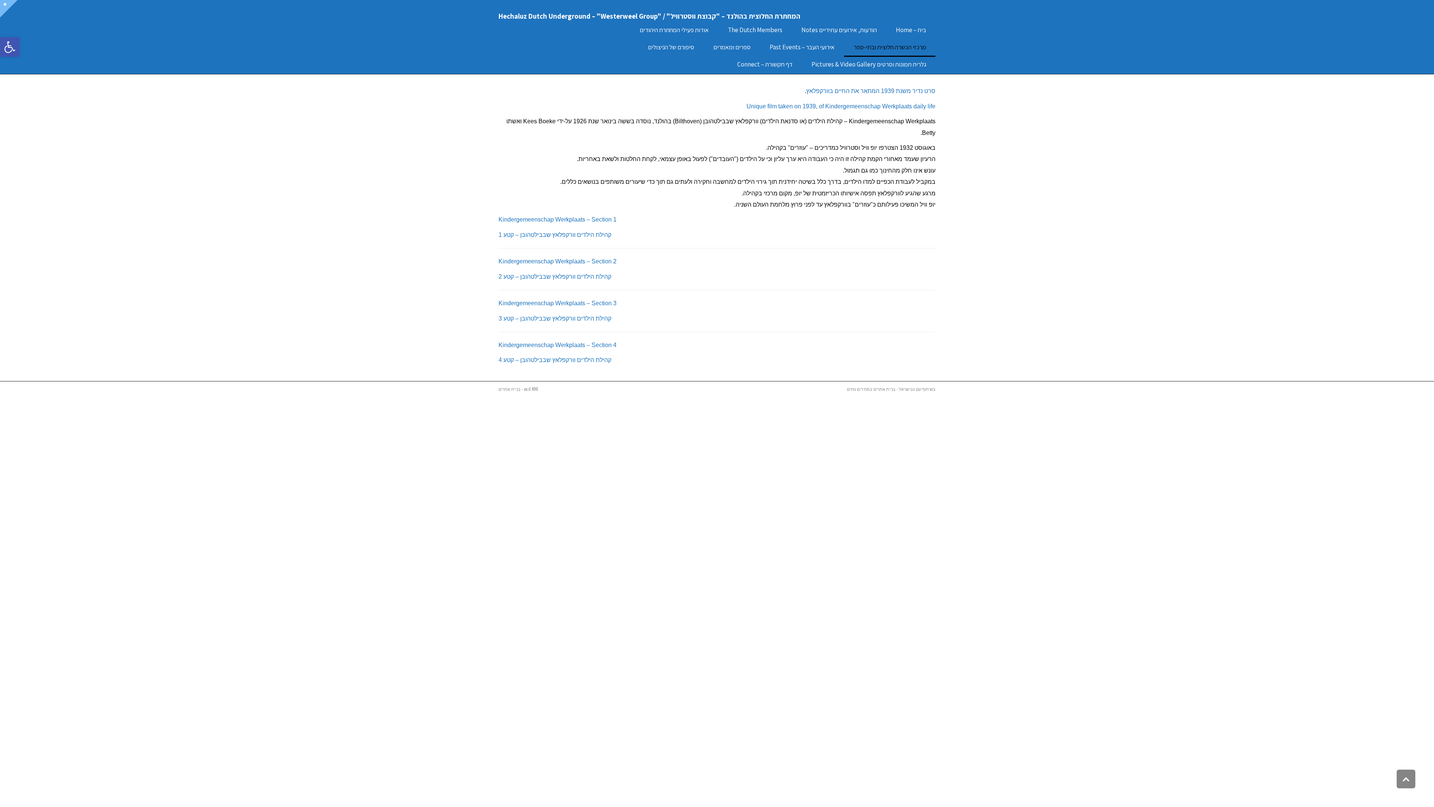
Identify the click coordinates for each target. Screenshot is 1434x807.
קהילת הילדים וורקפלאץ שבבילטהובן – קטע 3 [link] (555, 318)
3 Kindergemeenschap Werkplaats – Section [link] (558, 303)
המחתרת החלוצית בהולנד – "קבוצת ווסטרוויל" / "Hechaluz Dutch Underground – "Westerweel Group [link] (649, 16)
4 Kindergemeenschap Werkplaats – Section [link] (558, 345)
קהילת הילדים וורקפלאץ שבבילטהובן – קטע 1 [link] (555, 235)
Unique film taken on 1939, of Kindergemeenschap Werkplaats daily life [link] (841, 106)
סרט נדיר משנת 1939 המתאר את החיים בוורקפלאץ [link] (870, 91)
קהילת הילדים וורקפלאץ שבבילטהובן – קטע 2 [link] (555, 276)
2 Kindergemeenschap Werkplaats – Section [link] (558, 261)
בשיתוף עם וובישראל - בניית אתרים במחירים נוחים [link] (891, 389)
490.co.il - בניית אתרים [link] (518, 389)
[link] (9, 47)
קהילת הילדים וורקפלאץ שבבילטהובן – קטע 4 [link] (555, 360)
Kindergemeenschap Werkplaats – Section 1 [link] (558, 219)
